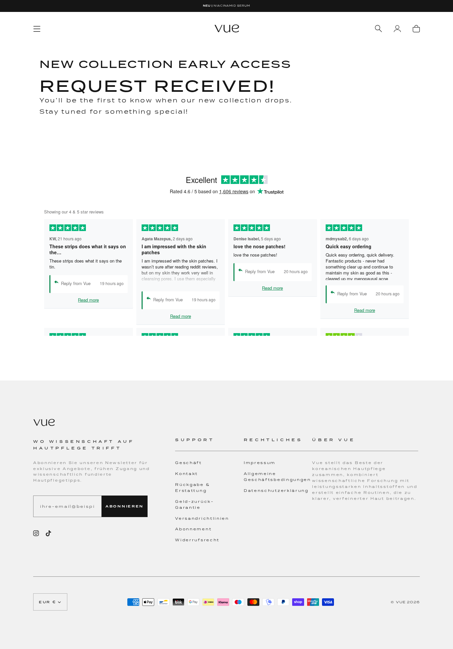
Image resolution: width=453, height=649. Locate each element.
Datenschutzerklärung (276, 490)
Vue (401, 602)
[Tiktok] (48, 533)
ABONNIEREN (124, 506)
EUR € (47, 602)
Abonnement (193, 529)
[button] (209, 444)
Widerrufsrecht (197, 540)
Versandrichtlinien (202, 518)
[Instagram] (36, 533)
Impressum (260, 462)
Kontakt (186, 473)
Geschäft (188, 462)
